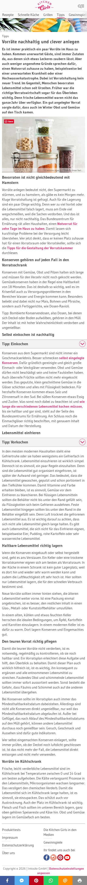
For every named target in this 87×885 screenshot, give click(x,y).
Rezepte (8, 15)
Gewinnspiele (53, 842)
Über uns (8, 853)
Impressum (10, 837)
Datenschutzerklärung (18, 845)
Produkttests (11, 830)
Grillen (48, 15)
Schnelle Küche (28, 15)
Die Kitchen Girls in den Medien (60, 832)
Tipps (61, 15)
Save (10, 121)
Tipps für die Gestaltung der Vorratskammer (40, 248)
